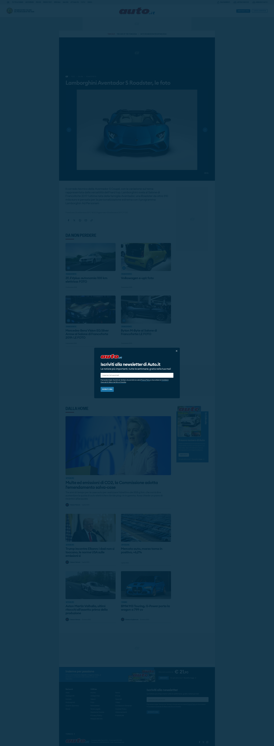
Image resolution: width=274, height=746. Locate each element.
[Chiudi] (176, 350)
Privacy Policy (145, 380)
